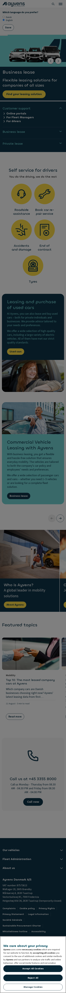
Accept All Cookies (33, 968)
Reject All (33, 978)
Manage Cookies (33, 987)
